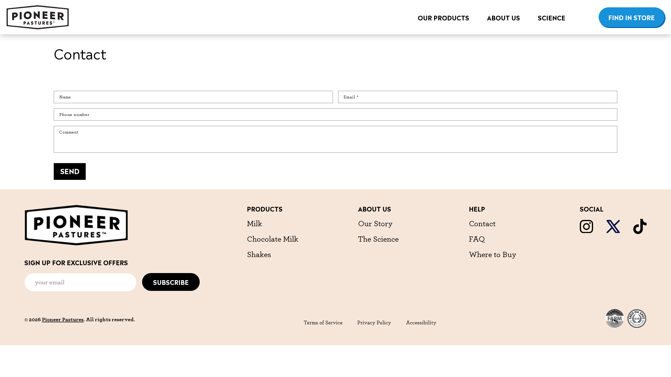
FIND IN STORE (631, 17)
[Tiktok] (640, 232)
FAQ (477, 238)
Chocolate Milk (272, 238)
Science (551, 17)
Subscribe (171, 281)
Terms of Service (323, 322)
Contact (482, 223)
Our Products (443, 17)
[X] (613, 231)
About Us (503, 17)
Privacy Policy (374, 322)
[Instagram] (586, 231)
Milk (254, 223)
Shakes (259, 254)
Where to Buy (492, 254)
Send (69, 170)
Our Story (375, 223)
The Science (378, 238)
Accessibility (421, 322)
